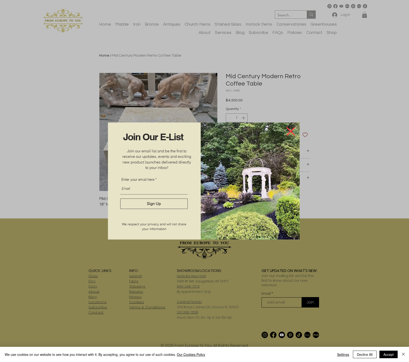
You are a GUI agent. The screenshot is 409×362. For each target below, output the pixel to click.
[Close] (403, 354)
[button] (291, 131)
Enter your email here (137, 179)
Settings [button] (343, 354)
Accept (388, 354)
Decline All (365, 354)
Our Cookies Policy (191, 354)
